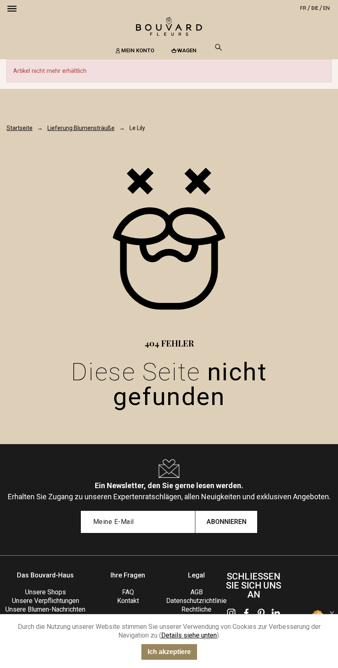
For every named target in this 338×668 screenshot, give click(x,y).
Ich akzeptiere (169, 651)
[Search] (218, 47)
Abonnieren (226, 522)
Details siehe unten (189, 635)
